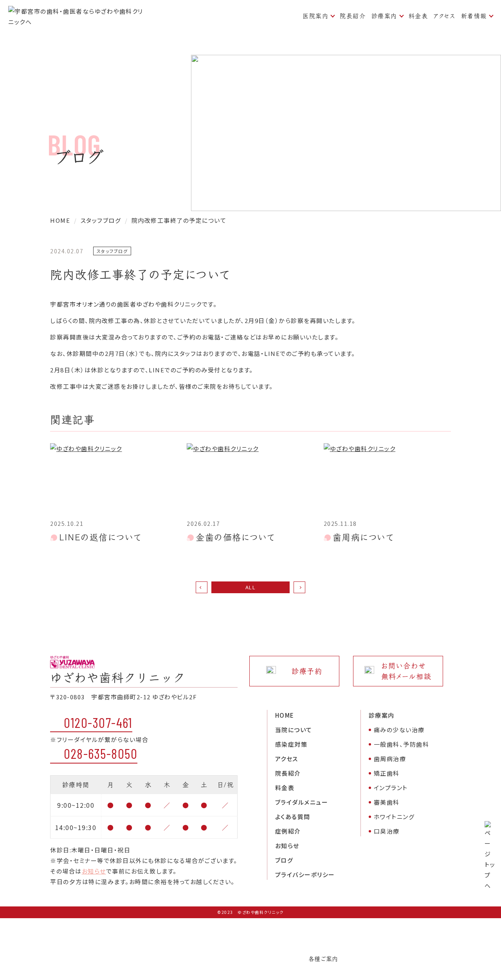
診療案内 (384, 16)
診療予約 (307, 671)
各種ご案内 (323, 958)
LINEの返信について (100, 537)
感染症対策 (291, 744)
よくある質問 (292, 816)
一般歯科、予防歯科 (401, 744)
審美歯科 (387, 802)
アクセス (444, 16)
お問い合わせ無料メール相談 (406, 671)
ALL (250, 587)
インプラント (391, 787)
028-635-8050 (100, 753)
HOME (284, 715)
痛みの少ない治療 (399, 730)
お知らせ (94, 871)
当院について (293, 730)
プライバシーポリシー (305, 874)
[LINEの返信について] (113, 479)
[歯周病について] (387, 479)
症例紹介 (288, 831)
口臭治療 (387, 831)
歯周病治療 (390, 759)
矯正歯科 (387, 773)
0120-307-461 (98, 722)
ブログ (284, 860)
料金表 (418, 16)
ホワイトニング (394, 816)
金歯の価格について (235, 537)
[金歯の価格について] (250, 479)
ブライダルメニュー (301, 802)
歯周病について (363, 537)
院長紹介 (353, 16)
